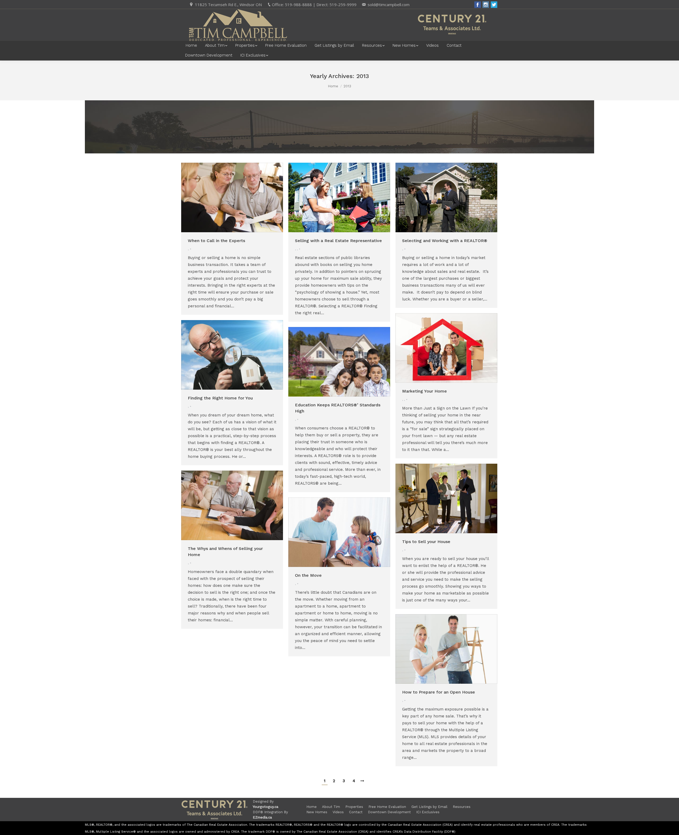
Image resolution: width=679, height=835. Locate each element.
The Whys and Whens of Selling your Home (225, 551)
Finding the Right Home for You (220, 398)
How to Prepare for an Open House (438, 692)
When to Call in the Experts (216, 240)
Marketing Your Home (424, 391)
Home (333, 86)
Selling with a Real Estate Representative (338, 240)
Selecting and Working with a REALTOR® (444, 240)
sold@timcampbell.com (389, 4)
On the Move (308, 575)
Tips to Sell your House (426, 541)
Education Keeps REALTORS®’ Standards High (337, 408)
